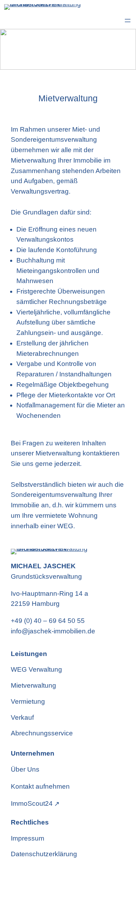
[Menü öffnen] (127, 20)
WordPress (64, 881)
